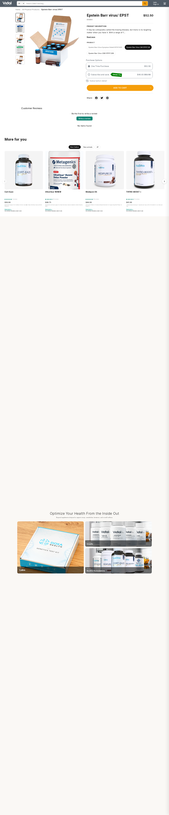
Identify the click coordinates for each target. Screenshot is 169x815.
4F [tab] (98, 147)
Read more (91, 37)
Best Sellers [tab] (74, 147)
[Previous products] (4, 181)
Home (18, 9)
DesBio (90, 19)
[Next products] (164, 181)
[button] (120, 88)
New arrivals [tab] (87, 147)
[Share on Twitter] (102, 98)
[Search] (145, 3)
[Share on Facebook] (96, 98)
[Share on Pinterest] (107, 98)
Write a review (84, 118)
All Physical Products (30, 9)
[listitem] (50, 547)
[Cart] (164, 3)
